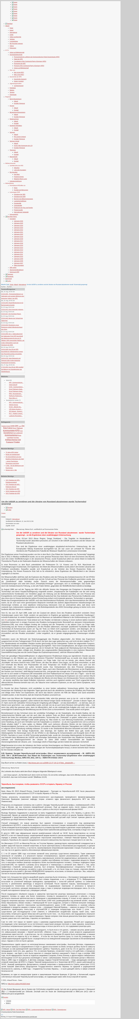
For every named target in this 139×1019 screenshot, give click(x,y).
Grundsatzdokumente (16, 54)
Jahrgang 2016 (18, 243)
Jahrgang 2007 (18, 263)
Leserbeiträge (14, 41)
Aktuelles (16, 168)
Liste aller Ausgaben (20, 170)
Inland (11, 30)
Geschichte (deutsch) (20, 79)
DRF (16, 426)
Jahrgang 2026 (18, 221)
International (13, 32)
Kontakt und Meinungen (21, 190)
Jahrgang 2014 (18, 247)
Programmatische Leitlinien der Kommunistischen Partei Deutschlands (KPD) (37, 57)
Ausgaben (13, 219)
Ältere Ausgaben (19, 265)
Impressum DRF (14, 272)
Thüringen (13, 150)
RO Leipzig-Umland (20, 136)
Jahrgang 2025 (18, 223)
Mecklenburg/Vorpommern (17, 112)
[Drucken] (9, 507)
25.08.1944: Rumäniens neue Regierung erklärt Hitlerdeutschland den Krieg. (11, 327)
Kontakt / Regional (19, 103)
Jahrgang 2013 (18, 250)
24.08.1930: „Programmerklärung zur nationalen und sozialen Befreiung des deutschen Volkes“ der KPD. (12, 296)
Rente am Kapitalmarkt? (13, 454)
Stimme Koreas (13, 405)
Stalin (21, 430)
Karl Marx (17, 174)
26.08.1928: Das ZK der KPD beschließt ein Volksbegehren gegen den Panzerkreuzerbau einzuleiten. (12, 352)
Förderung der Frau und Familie (23, 207)
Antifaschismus (11, 440)
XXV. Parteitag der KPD (12, 489)
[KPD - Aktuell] (5, 1009)
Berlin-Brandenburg (15, 99)
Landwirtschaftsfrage (20, 201)
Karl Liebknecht (17, 433)
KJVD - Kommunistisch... (16, 387)
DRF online (13, 267)
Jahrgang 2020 (18, 234)
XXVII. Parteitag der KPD (13, 491)
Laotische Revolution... (15, 416)
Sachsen (12, 132)
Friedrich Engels (19, 176)
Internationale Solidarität (21, 212)
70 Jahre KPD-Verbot (12, 452)
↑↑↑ (2, 1014)
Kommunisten (9, 430)
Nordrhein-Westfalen (16, 125)
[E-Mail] (8, 510)
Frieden (17, 442)
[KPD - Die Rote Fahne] (18, 1009)
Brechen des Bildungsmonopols (23, 199)
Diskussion (13, 48)
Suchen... (4, 287)
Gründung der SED (19, 194)
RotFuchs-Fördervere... (16, 396)
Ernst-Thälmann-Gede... (16, 389)
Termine (12, 92)
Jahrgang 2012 (18, 252)
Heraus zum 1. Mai (11, 470)
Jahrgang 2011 (18, 254)
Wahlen (12, 90)
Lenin (20, 426)
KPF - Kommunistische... (16, 382)
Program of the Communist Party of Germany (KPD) (29, 66)
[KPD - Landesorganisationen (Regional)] (38, 1009)
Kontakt (16, 110)
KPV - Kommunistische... (16, 402)
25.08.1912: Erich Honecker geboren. (12, 309)
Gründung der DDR (20, 196)
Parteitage (13, 88)
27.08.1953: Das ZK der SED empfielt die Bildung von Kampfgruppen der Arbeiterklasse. (12, 369)
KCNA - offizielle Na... (15, 407)
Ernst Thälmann (18, 428)
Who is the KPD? (19, 74)
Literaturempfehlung (16, 181)
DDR (19, 440)
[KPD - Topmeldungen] (59, 1009)
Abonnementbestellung (16, 270)
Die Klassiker (13, 172)
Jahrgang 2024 (18, 225)
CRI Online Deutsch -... (15, 409)
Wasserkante (13, 156)
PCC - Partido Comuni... (16, 413)
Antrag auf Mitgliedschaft (17, 52)
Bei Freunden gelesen (16, 43)
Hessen (12, 106)
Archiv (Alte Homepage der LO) (23, 145)
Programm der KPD (20, 63)
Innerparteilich (14, 214)
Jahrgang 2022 (18, 230)
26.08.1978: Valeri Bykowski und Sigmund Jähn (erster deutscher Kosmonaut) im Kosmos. (11, 361)
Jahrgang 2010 (18, 256)
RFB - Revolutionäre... (15, 393)
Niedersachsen (14, 119)
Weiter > (8, 1003)
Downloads (13, 94)
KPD (17, 430)
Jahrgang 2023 (18, 227)
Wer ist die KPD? (19, 72)
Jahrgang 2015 (18, 245)
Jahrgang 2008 (18, 261)
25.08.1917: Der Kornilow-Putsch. (11, 314)
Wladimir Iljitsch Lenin (20, 179)
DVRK (11, 35)
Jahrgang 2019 (18, 236)
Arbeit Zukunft (13, 385)
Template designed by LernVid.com (26, 1016)
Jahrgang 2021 (18, 232)
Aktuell (16, 101)
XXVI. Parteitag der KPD (13, 493)
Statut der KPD (18, 59)
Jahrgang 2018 (18, 239)
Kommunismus (11, 435)
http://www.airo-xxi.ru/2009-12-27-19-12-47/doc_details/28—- (51, 763)
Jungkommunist (18, 86)
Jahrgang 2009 (18, 259)
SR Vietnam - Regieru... (16, 411)
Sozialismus (8, 433)
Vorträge (12, 39)
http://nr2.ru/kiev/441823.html (19, 984)
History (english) (19, 81)
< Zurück (8, 1001)
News (15, 188)
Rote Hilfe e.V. (13, 398)
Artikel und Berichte (15, 37)
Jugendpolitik (18, 205)
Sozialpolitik (17, 203)
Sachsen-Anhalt (14, 141)
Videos (12, 46)
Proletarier (9, 442)
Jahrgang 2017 (18, 241)
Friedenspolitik (18, 210)
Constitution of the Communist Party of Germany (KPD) (30, 61)
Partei (11, 28)
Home (11, 284)
